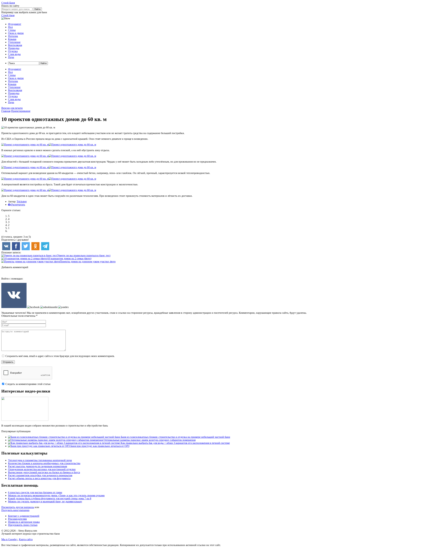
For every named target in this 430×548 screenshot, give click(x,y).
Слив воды (14, 54)
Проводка (13, 48)
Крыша (12, 39)
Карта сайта (26, 539)
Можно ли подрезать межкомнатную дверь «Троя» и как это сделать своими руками (56, 495)
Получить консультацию (15, 510)
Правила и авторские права (24, 522)
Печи (11, 57)
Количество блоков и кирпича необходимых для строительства (44, 463)
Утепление (14, 42)
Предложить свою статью (22, 525)
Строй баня (7, 15)
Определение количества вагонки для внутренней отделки (42, 469)
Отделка (13, 51)
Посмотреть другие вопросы (17, 507)
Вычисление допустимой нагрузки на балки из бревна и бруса (44, 472)
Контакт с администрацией (23, 515)
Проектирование (20, 111)
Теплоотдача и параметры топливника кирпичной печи (40, 460)
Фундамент (14, 24)
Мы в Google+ (9, 539)
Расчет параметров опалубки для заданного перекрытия (40, 475)
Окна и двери (16, 33)
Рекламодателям (17, 518)
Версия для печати (12, 108)
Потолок (13, 36)
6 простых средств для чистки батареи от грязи (35, 492)
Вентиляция (15, 45)
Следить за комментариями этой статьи (28, 384)
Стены (12, 30)
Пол (10, 27)
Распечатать (18, 204)
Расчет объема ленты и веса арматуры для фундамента (39, 478)
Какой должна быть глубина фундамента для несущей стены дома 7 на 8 (49, 498)
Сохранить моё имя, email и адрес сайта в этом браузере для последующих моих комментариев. (60, 356)
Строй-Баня (8, 2)
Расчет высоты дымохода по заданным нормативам (37, 466)
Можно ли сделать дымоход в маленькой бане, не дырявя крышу (45, 501)
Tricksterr (22, 201)
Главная (5, 111)
